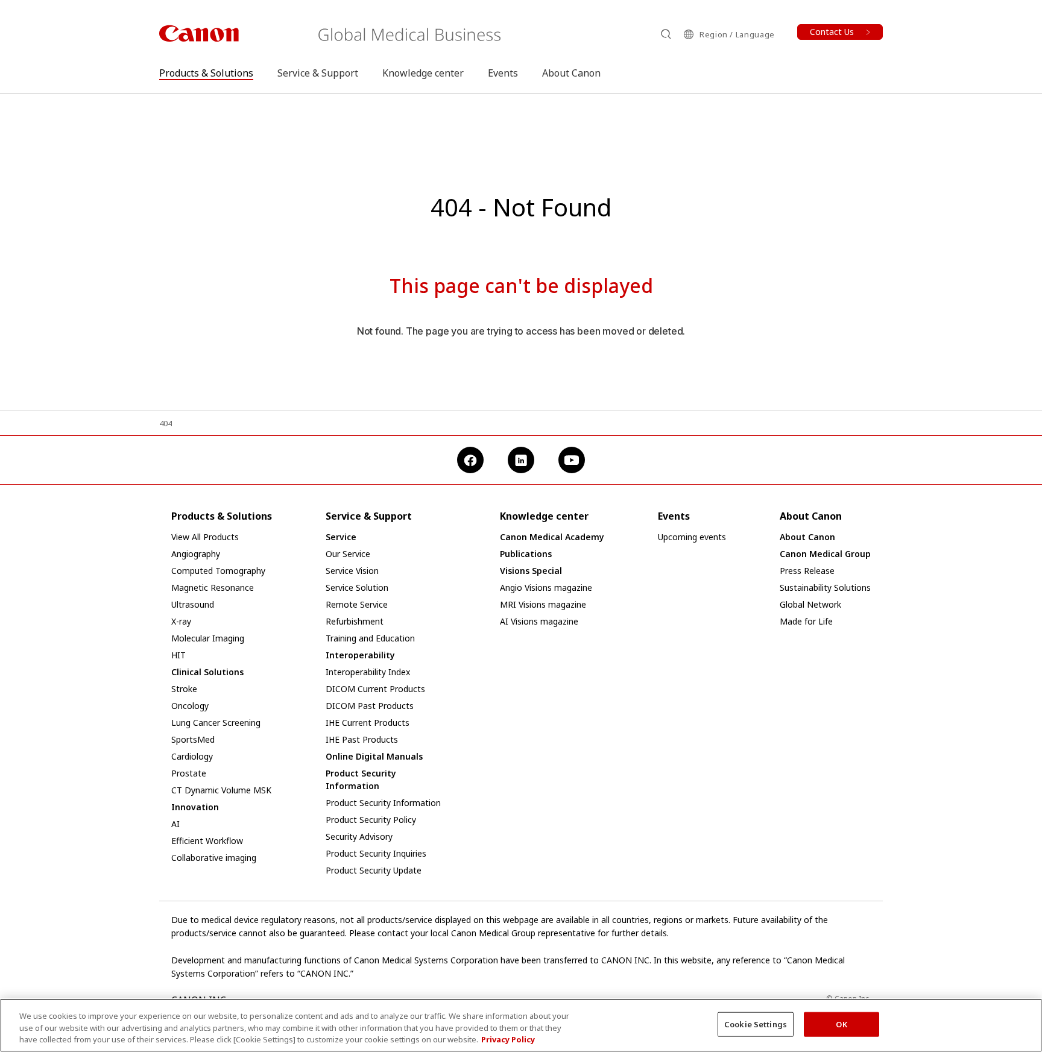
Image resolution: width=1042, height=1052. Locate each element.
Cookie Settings (755, 1023)
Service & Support (317, 73)
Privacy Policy (508, 1039)
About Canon (571, 73)
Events (503, 73)
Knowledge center (423, 73)
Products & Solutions (206, 73)
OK (841, 1023)
